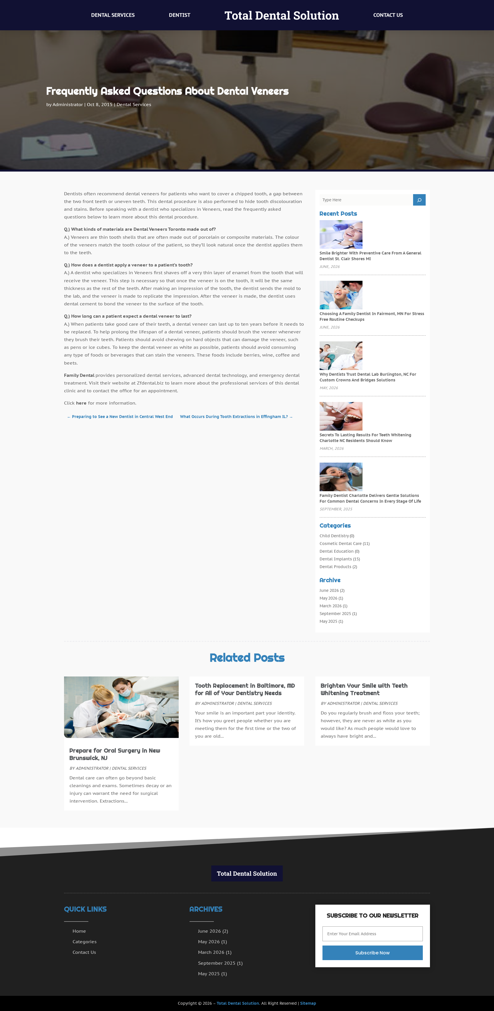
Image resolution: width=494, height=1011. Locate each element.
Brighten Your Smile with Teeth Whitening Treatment (364, 689)
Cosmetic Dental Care (341, 543)
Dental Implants (336, 559)
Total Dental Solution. (238, 1003)
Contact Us (388, 15)
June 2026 (329, 590)
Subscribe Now (372, 953)
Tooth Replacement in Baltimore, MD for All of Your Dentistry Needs (245, 689)
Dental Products (335, 566)
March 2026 (331, 605)
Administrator (68, 104)
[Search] (419, 200)
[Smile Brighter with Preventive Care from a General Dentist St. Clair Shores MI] (341, 235)
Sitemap (308, 1003)
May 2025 (328, 621)
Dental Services (113, 15)
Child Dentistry (334, 535)
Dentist (179, 15)
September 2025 (335, 613)
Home (79, 931)
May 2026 (328, 598)
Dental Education (337, 551)
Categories (85, 941)
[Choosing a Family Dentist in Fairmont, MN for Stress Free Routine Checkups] (341, 296)
